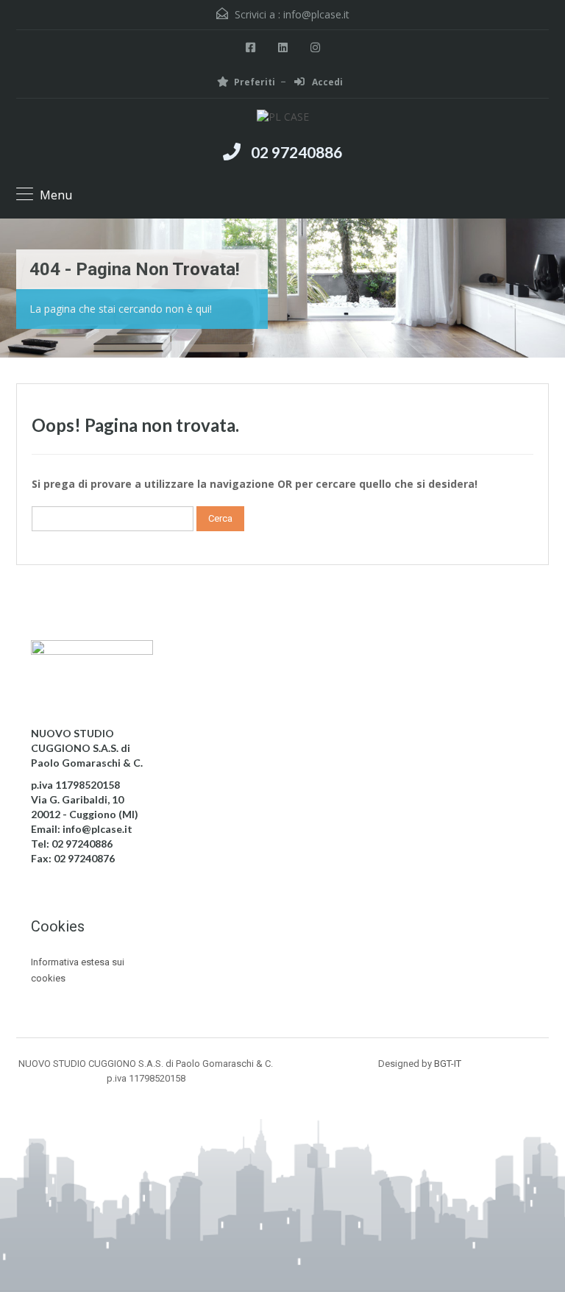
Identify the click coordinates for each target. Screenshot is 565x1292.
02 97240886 (296, 152)
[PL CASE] (283, 119)
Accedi (326, 82)
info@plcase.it (316, 14)
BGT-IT (447, 1063)
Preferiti (254, 82)
